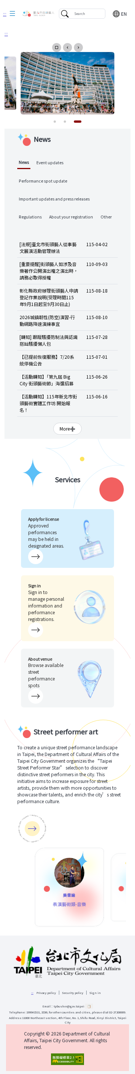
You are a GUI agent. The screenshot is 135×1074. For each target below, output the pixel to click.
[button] (12, 13)
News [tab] (24, 162)
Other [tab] (106, 217)
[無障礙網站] (67, 1059)
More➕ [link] (67, 428)
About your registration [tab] (71, 217)
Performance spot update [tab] (43, 181)
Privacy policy (46, 993)
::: (4, 13)
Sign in (95, 993)
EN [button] (124, 13)
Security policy (72, 993)
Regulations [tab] (30, 217)
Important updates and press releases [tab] (54, 199)
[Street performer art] (32, 828)
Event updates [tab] (49, 162)
